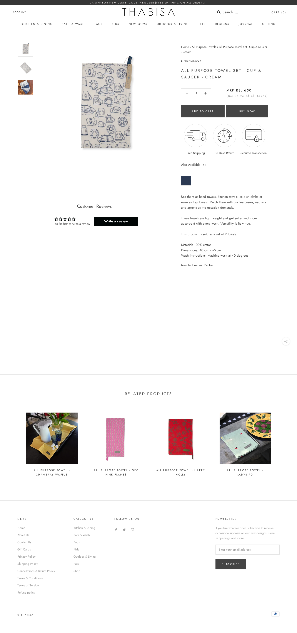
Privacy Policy (26, 556)
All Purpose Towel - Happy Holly (180, 472)
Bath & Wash (73, 24)
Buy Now (247, 111)
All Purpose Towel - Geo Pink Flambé (116, 472)
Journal (246, 24)
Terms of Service (28, 585)
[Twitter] (124, 529)
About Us (23, 535)
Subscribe (231, 564)
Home (185, 47)
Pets (202, 24)
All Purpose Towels (204, 47)
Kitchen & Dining (37, 24)
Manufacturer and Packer (197, 265)
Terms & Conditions (30, 578)
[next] (283, 443)
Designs (222, 24)
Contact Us (24, 542)
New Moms (138, 24)
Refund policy (26, 592)
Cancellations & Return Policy (36, 571)
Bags (98, 24)
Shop (76, 571)
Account (19, 12)
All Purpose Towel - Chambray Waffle (51, 472)
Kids (116, 24)
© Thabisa (25, 615)
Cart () (279, 12)
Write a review (116, 221)
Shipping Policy (27, 564)
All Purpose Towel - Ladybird (245, 472)
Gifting (269, 24)
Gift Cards (24, 549)
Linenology (191, 61)
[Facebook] (115, 529)
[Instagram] (132, 529)
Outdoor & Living (173, 24)
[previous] (13, 443)
